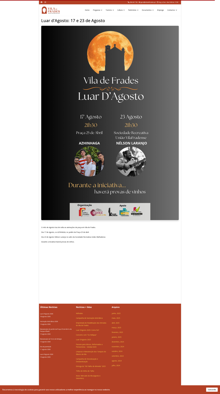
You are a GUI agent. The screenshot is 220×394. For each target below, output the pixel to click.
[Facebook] (41, 2)
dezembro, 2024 (118, 342)
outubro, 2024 (117, 351)
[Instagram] (45, 2)
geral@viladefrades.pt (148, 2)
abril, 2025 (115, 323)
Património (132, 10)
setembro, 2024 (118, 356)
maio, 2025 (116, 318)
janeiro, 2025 (116, 337)
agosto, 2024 (117, 361)
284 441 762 (134, 2)
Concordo (212, 390)
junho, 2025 (116, 313)
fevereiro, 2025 (117, 332)
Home (87, 10)
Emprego (160, 10)
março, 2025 (116, 327)
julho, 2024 (116, 365)
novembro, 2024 (118, 346)
